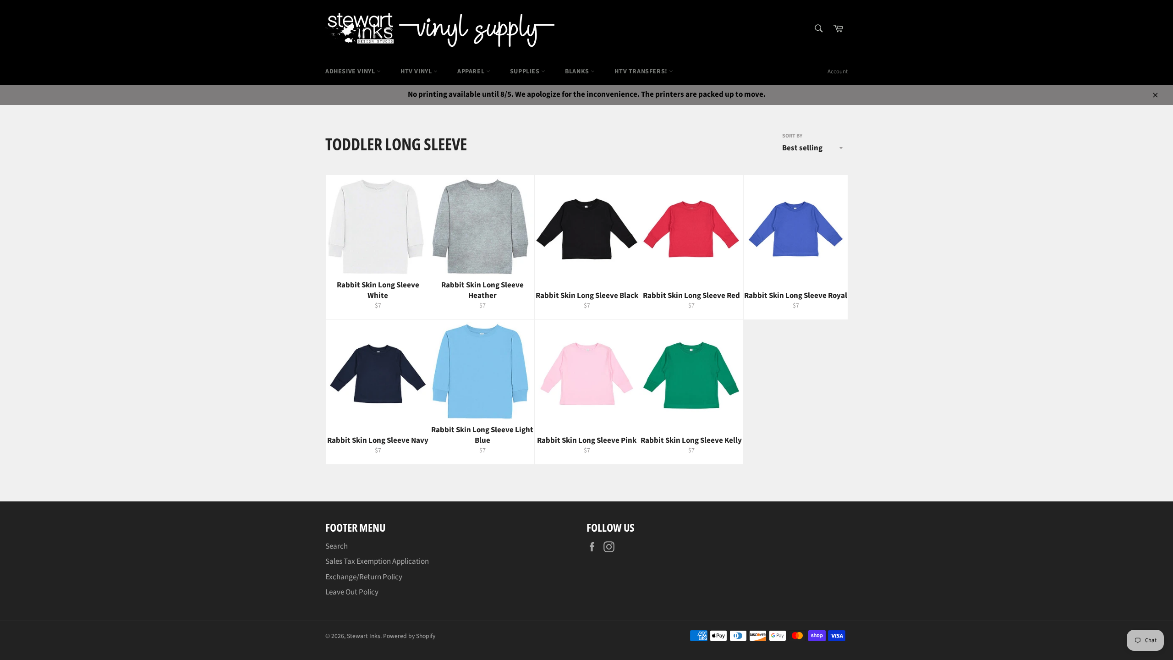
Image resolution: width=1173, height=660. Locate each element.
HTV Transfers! (641, 71)
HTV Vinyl (416, 71)
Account (838, 71)
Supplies (525, 71)
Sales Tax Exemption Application (377, 561)
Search (336, 546)
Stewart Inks (363, 636)
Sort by (792, 136)
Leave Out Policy (351, 592)
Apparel (471, 71)
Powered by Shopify (409, 636)
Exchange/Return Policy (363, 577)
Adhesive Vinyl (351, 71)
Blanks (578, 71)
